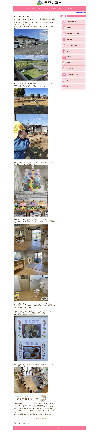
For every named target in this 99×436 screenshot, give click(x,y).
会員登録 (32, 8)
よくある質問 (45, 8)
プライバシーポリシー (69, 8)
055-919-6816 (34, 423)
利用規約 (60, 8)
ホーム (26, 8)
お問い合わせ (53, 8)
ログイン (38, 8)
